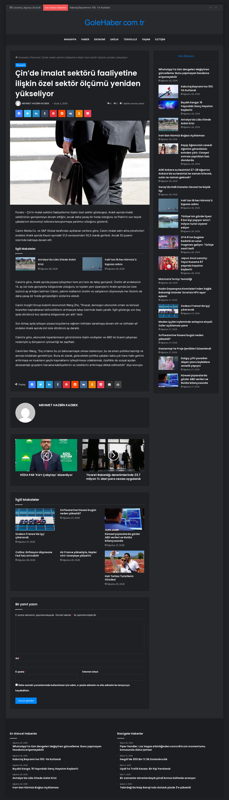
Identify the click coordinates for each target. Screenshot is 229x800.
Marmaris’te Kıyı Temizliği (175, 279)
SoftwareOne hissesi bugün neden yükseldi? (78, 511)
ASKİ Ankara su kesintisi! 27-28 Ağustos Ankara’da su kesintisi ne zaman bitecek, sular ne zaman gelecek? (185, 173)
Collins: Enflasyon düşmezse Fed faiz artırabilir (33, 553)
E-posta (20, 671)
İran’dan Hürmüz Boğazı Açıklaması (182, 135)
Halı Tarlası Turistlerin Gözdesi (119, 577)
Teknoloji (130, 39)
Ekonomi (99, 39)
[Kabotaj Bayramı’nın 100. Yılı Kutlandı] (168, 91)
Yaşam (146, 39)
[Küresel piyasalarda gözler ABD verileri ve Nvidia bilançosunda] (124, 519)
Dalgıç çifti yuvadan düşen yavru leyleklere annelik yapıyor (195, 362)
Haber (85, 39)
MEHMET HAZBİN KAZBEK (35, 103)
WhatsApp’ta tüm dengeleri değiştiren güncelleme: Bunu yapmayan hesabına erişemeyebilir (184, 73)
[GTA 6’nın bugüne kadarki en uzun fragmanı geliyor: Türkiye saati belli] (168, 242)
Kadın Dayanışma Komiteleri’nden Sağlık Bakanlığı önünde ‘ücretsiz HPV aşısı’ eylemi (185, 292)
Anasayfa (70, 39)
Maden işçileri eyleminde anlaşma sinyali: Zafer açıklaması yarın (186, 323)
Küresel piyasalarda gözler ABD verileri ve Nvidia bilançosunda (122, 537)
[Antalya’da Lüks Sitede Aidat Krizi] (25, 264)
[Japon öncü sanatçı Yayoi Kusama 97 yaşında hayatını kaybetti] (168, 263)
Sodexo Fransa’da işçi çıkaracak (29, 535)
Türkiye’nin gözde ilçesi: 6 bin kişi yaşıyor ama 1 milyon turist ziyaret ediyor (196, 222)
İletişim (160, 39)
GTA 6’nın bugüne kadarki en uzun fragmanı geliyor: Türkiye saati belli (197, 242)
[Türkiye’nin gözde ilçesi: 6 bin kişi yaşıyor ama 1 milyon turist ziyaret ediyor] (168, 221)
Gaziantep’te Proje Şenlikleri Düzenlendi (185, 348)
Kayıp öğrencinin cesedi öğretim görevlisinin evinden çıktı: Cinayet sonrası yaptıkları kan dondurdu (196, 152)
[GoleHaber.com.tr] (114, 22)
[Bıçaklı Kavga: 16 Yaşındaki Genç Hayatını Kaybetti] (168, 107)
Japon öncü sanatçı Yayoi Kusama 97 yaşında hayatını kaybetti (194, 263)
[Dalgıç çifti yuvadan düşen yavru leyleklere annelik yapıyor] (168, 363)
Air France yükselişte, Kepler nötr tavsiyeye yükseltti (78, 553)
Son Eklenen (186, 56)
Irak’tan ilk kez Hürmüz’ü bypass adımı (197, 202)
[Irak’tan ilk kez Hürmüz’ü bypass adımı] (92, 264)
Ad (17, 658)
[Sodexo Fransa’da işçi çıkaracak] (35, 519)
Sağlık (114, 39)
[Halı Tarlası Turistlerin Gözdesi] (124, 562)
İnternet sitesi (90, 671)
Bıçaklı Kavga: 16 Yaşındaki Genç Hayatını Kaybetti (97, 7)
